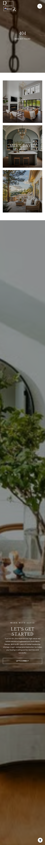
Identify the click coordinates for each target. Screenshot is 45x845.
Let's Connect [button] (22, 661)
